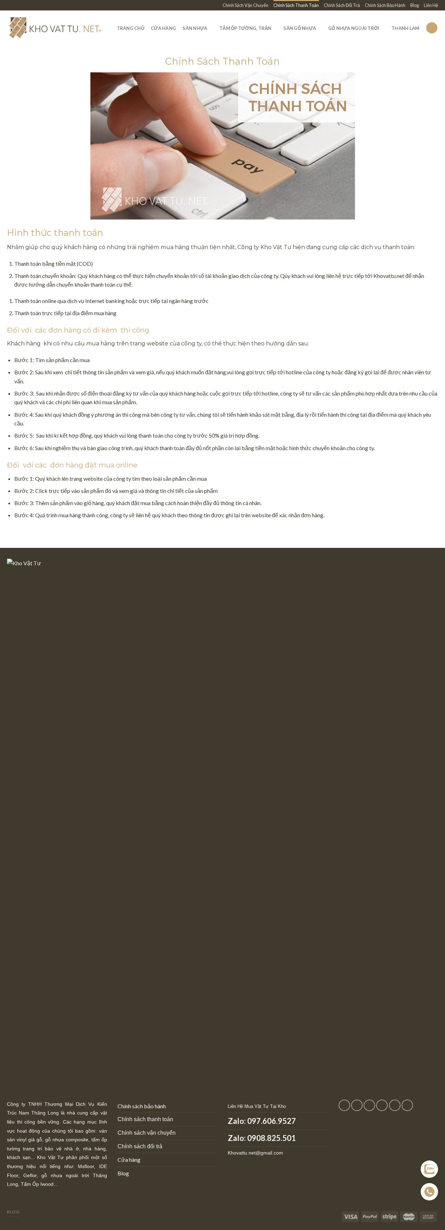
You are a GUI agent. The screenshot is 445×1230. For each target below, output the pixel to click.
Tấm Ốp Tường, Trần (245, 28)
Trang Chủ (130, 28)
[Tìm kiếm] (431, 28)
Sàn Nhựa (195, 28)
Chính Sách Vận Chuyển (245, 5)
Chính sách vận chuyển (147, 1133)
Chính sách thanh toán (145, 1119)
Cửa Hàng (163, 28)
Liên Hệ (431, 5)
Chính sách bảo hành (142, 1106)
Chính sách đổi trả (140, 1146)
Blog (414, 5)
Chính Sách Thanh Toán (296, 5)
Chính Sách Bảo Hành (385, 5)
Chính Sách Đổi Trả (342, 5)
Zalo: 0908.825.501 (262, 1138)
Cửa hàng (129, 1159)
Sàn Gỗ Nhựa (299, 28)
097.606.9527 (271, 1121)
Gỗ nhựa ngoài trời (354, 28)
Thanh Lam (405, 28)
